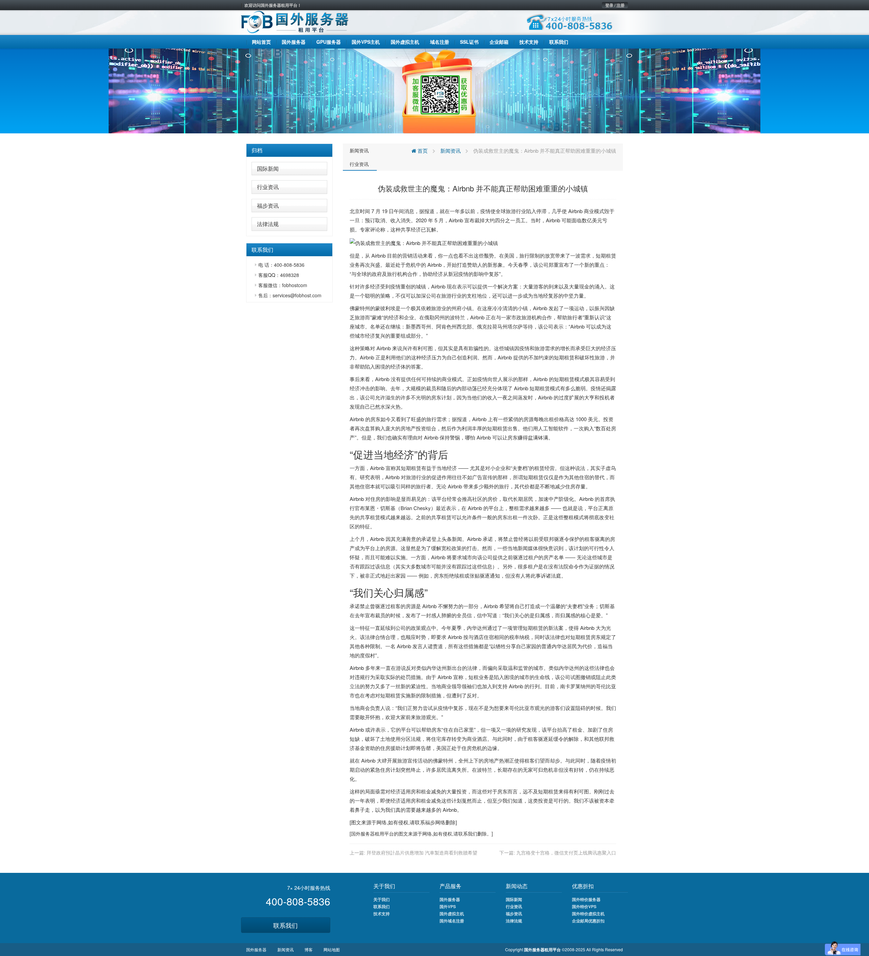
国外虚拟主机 (452, 914)
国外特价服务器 (586, 899)
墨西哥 (418, 326)
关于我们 (381, 899)
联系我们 (285, 925)
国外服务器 (363, 833)
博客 (308, 949)
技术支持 (381, 914)
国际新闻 (268, 168)
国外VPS (448, 906)
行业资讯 (268, 187)
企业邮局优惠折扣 (588, 921)
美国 (509, 255)
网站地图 (331, 949)
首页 (422, 150)
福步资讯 (268, 205)
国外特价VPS (584, 906)
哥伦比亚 (606, 686)
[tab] (289, 150)
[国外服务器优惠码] (434, 90)
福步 (430, 822)
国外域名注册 (452, 921)
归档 (257, 150)
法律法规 (268, 224)
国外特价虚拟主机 (588, 914)
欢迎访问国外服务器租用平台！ (272, 5)
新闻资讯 (359, 150)
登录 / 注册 (615, 5)
